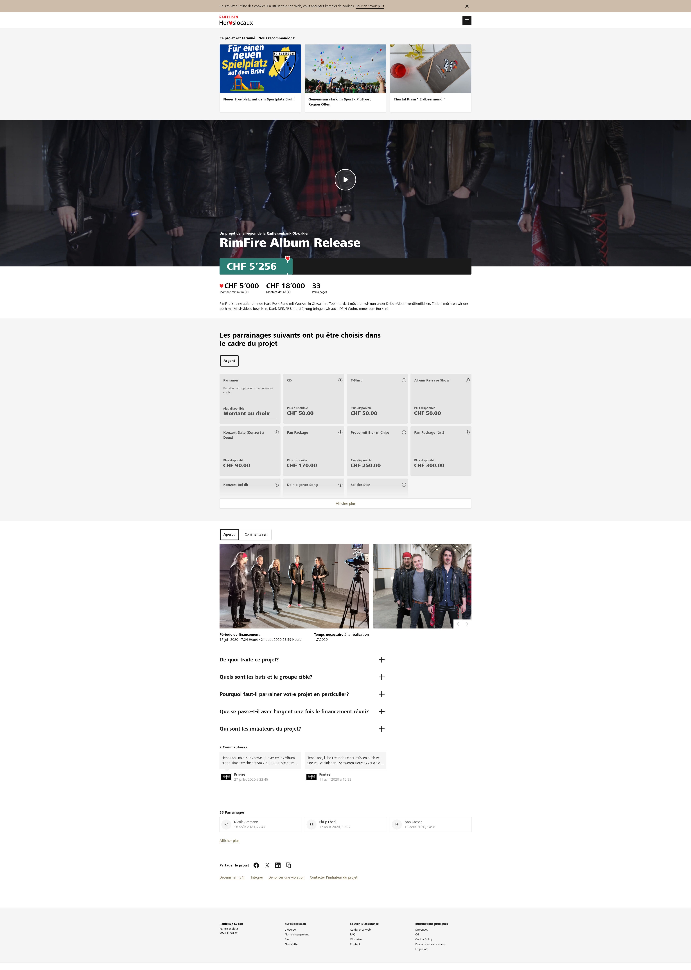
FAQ (352, 934)
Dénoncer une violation (286, 877)
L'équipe (290, 929)
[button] (466, 20)
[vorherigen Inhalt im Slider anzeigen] (466, 623)
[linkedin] (277, 865)
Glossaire (356, 939)
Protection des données (430, 944)
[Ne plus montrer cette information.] (466, 6)
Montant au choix (246, 413)
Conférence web (360, 929)
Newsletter (292, 944)
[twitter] (267, 865)
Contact (355, 944)
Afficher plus (345, 503)
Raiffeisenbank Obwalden (288, 233)
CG (417, 934)
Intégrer (257, 877)
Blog (287, 939)
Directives (421, 929)
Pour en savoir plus (370, 6)
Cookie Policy (423, 939)
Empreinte (421, 949)
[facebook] (256, 865)
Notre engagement (297, 934)
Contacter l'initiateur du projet (333, 877)
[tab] (229, 361)
